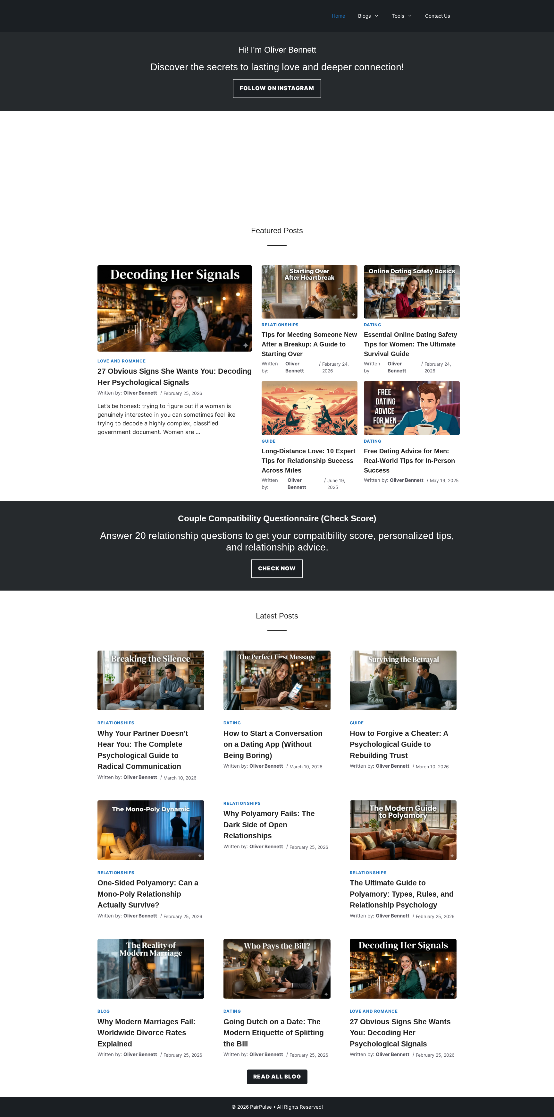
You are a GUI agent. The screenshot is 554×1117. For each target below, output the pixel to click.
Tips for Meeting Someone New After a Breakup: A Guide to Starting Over (309, 344)
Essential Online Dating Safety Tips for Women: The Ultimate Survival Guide (410, 344)
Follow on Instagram (277, 88)
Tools (398, 16)
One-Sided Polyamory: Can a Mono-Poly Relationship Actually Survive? (147, 894)
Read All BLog (277, 1076)
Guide (269, 441)
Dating (373, 324)
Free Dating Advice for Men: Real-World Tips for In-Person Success (409, 461)
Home (338, 16)
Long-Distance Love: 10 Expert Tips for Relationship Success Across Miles (309, 461)
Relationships (280, 324)
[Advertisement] (277, 173)
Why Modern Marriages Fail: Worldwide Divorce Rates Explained (146, 1033)
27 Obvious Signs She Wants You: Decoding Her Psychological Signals (400, 1033)
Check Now (277, 568)
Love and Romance (121, 360)
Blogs (364, 16)
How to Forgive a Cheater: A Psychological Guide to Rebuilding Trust (399, 744)
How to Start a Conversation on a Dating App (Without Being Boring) (273, 744)
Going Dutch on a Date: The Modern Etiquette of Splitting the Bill (273, 1033)
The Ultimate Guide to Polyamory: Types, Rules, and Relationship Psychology (402, 894)
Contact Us (437, 16)
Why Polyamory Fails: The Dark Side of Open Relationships (269, 824)
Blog (103, 1011)
